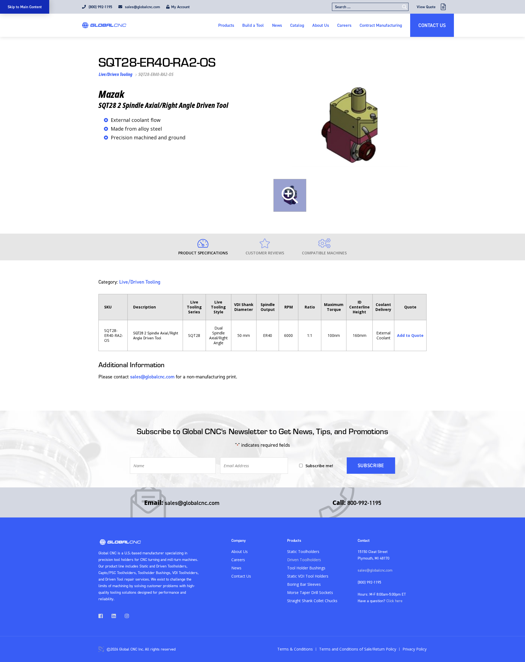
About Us (320, 25)
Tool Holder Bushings (306, 567)
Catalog (297, 25)
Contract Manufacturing (381, 25)
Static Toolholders (303, 551)
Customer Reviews (265, 252)
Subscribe (371, 465)
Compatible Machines (324, 252)
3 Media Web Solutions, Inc (101, 649)
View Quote (426, 6)
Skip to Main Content (25, 6)
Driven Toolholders (304, 559)
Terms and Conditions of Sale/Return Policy (357, 649)
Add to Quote (410, 335)
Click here (394, 600)
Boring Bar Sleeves (304, 584)
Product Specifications (203, 252)
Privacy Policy (414, 649)
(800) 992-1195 (100, 6)
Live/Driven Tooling (115, 74)
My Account (180, 6)
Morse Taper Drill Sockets (310, 592)
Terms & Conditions (295, 649)
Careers (344, 25)
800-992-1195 (364, 503)
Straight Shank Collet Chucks (312, 600)
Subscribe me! (319, 465)
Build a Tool (253, 25)
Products (226, 25)
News (277, 25)
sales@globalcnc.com (142, 6)
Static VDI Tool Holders (307, 576)
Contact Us (432, 25)
